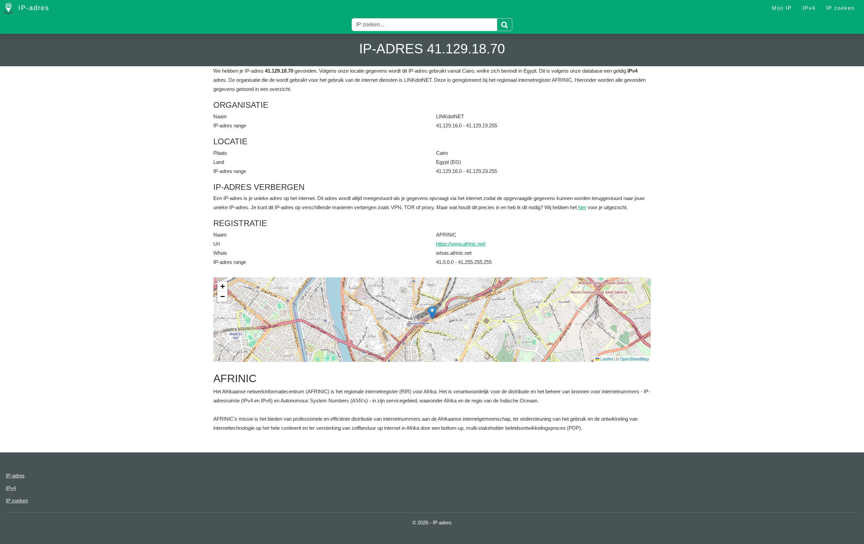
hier (582, 207)
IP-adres (32, 7)
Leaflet (606, 359)
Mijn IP (782, 8)
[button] (432, 313)
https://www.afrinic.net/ (461, 244)
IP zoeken (840, 8)
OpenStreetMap (634, 359)
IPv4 (809, 8)
